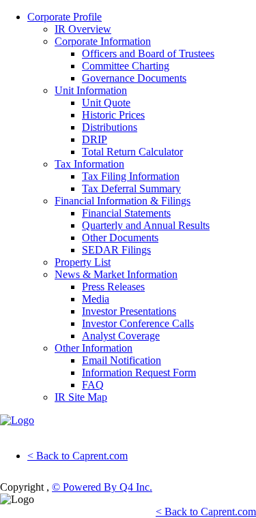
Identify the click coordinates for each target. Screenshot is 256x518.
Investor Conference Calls (138, 323)
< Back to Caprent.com (77, 455)
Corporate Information (103, 41)
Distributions (109, 127)
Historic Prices (113, 115)
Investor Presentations (129, 311)
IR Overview (83, 29)
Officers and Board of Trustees (148, 53)
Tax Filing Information (131, 176)
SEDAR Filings (116, 250)
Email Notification (121, 360)
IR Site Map (81, 397)
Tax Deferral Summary (131, 188)
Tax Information (89, 164)
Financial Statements (126, 213)
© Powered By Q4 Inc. (102, 487)
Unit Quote (106, 102)
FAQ (93, 385)
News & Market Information (116, 274)
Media (95, 299)
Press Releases (113, 286)
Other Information (93, 348)
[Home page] (17, 420)
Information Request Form (139, 372)
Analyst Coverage (121, 335)
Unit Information (91, 90)
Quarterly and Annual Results (146, 225)
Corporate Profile (64, 16)
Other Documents (120, 237)
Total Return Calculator (132, 151)
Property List (83, 262)
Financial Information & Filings (122, 201)
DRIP (94, 139)
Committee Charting (125, 66)
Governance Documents (134, 78)
